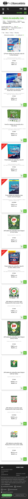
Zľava (11, 32)
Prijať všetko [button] (7, 495)
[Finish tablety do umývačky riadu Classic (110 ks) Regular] (25, 211)
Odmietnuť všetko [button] (20, 495)
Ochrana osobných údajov (6, 469)
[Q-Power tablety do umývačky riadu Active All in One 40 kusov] (14, 80)
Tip (3, 32)
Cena (15, 26)
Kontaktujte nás (4, 474)
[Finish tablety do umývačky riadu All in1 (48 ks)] (25, 175)
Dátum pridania (5, 27)
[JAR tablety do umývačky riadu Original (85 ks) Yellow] (14, 328)
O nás (2, 472)
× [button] (26, 477)
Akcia (7, 32)
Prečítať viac (7, 484)
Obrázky (3, 29)
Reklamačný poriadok (20, 473)
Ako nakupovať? (4, 471)
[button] (14, 492)
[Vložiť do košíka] (21, 69)
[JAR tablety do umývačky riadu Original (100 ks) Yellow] (14, 363)
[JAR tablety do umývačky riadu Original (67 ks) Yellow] (14, 222)
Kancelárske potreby (11, 21)
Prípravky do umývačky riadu (14, 22)
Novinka (17, 32)
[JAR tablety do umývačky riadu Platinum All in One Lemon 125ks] (14, 434)
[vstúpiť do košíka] (3, 9)
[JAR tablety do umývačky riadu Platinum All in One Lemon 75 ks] (14, 293)
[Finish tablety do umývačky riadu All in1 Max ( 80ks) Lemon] (25, 282)
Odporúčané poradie (16, 27)
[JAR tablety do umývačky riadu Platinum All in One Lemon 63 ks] (14, 399)
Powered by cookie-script (5, 497)
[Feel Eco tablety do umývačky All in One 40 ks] (14, 116)
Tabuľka (10, 29)
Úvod (4, 21)
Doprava (18, 475)
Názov (10, 26)
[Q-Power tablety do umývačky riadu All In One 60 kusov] (14, 45)
